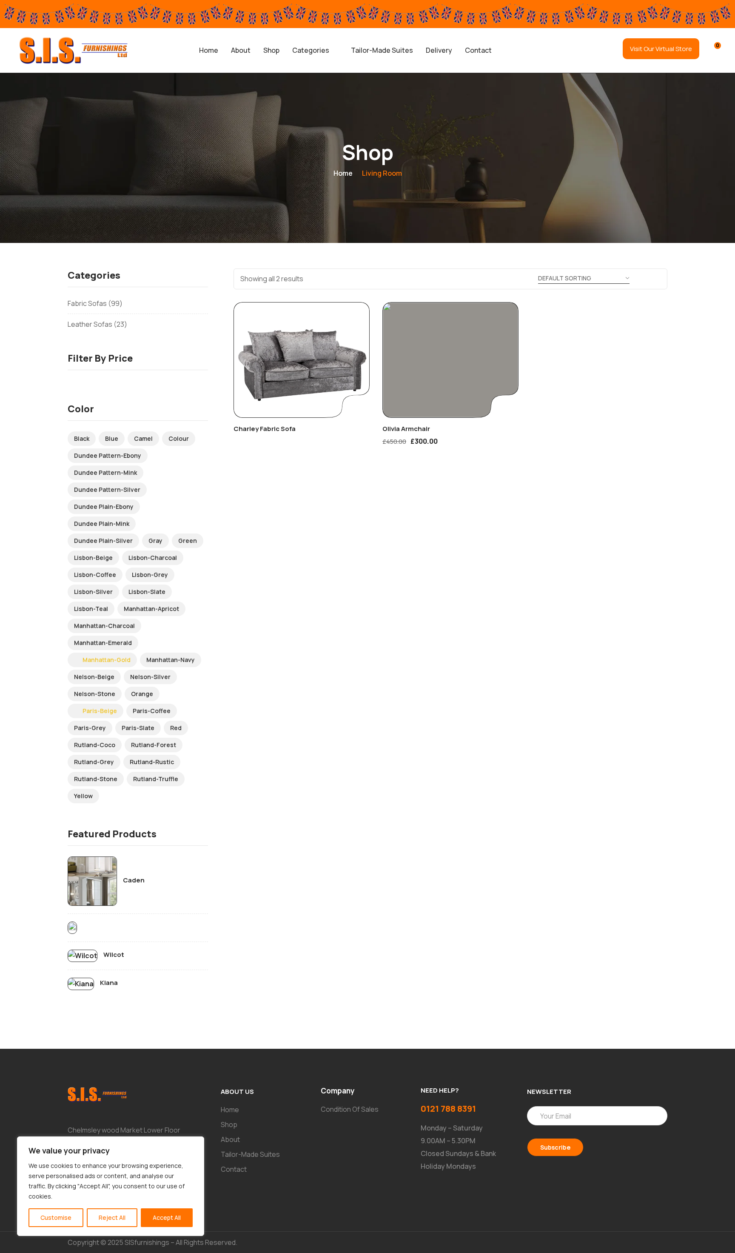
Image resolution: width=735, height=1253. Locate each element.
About (241, 50)
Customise (55, 1217)
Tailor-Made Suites (382, 50)
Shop (271, 50)
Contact (478, 50)
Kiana (109, 983)
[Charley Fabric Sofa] (301, 360)
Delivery (439, 50)
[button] (315, 50)
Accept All (167, 1217)
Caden (134, 880)
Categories (310, 50)
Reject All (112, 1217)
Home (208, 50)
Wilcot (113, 954)
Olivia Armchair (406, 428)
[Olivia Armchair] (450, 360)
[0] (712, 49)
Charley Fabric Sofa (265, 428)
